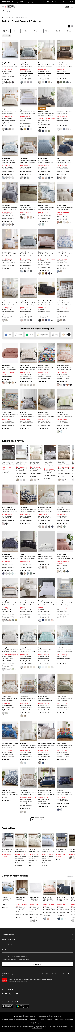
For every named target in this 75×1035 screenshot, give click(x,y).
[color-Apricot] (25, 667)
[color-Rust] (67, 385)
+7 (15, 573)
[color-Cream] (3, 129)
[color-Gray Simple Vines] (9, 669)
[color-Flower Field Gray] (28, 320)
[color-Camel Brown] (59, 480)
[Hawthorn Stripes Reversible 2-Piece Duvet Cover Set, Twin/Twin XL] (46, 399)
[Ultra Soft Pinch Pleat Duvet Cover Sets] (49, 887)
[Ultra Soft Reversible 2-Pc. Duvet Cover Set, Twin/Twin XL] (28, 288)
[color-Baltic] (67, 571)
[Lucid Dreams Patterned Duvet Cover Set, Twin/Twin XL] (65, 97)
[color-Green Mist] (28, 385)
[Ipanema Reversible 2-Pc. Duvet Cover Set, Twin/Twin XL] (65, 588)
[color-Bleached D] (49, 320)
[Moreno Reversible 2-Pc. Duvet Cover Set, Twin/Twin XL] (10, 399)
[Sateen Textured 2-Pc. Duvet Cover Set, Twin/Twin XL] (28, 588)
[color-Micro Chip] (34, 920)
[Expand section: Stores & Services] (37, 944)
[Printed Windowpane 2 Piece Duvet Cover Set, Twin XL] (65, 778)
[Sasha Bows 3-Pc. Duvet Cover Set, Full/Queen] (48, 840)
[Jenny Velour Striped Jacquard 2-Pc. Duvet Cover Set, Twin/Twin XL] (10, 495)
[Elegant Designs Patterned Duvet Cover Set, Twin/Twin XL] (10, 541)
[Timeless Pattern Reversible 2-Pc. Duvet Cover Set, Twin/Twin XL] (28, 635)
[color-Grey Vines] (46, 667)
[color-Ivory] (61, 385)
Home (6, 17)
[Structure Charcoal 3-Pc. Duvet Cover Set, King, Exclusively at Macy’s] (61, 840)
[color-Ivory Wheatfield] (49, 667)
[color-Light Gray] (31, 82)
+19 (34, 573)
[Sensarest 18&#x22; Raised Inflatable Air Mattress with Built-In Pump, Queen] (8, 887)
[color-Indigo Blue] (52, 526)
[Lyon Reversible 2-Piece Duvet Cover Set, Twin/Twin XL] (65, 684)
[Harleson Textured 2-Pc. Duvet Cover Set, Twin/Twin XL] (10, 239)
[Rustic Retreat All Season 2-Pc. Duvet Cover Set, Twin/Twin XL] (28, 353)
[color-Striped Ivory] (31, 667)
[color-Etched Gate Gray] (6, 178)
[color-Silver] (24, 480)
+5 (52, 131)
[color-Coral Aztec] (61, 129)
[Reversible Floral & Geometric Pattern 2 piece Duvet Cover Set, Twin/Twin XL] (10, 145)
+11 (52, 82)
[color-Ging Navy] (64, 320)
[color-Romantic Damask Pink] (21, 320)
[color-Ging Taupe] (61, 320)
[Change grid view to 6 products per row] (72, 26)
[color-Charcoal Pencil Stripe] (6, 382)
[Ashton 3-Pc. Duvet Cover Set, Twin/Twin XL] (46, 778)
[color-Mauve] (28, 82)
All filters (66, 328)
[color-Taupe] (49, 82)
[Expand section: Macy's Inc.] (37, 949)
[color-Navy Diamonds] (64, 129)
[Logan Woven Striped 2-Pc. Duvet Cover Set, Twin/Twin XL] (10, 192)
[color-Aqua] (62, 919)
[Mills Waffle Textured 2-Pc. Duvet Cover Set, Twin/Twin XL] (46, 97)
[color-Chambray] (3, 320)
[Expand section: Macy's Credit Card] (37, 939)
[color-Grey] (46, 526)
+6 (65, 479)
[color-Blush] (43, 178)
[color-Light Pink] (3, 524)
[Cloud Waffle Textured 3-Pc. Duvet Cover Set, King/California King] (36, 452)
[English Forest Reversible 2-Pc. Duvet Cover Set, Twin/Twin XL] (28, 145)
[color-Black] (21, 129)
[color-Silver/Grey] (64, 178)
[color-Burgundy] (46, 273)
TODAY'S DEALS (7, 2)
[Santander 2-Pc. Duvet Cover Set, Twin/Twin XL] (65, 635)
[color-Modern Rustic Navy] (25, 320)
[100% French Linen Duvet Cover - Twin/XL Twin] (10, 353)
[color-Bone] (46, 567)
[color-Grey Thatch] (6, 573)
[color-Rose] (21, 385)
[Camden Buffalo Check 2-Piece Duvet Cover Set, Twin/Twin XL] (65, 288)
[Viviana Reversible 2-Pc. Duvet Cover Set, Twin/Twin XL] (10, 684)
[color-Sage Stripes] (58, 431)
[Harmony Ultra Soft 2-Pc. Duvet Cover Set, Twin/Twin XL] (46, 731)
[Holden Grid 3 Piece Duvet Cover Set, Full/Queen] (50, 452)
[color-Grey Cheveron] (58, 129)
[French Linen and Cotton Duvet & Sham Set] (65, 192)
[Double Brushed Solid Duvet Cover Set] (63, 887)
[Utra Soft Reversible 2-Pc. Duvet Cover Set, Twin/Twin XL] (10, 588)
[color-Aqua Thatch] (13, 573)
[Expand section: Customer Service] (37, 934)
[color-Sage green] (31, 573)
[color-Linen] (13, 82)
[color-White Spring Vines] (6, 669)
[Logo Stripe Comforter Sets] (22, 887)
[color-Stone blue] (28, 573)
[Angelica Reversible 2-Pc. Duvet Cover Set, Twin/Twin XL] (28, 684)
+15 (34, 271)
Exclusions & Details (14, 981)
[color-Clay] (28, 217)
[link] (10, 73)
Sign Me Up (37, 964)
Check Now (24, 981)
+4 (50, 918)
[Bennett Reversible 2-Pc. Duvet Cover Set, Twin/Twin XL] (65, 239)
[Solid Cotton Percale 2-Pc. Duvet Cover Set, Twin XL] (46, 239)
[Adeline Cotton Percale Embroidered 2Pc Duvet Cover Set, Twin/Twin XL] (28, 97)
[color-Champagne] (18, 480)
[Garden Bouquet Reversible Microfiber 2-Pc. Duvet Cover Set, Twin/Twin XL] (46, 684)
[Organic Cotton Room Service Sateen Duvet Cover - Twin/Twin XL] (46, 541)
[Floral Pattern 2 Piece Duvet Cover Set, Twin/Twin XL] (46, 635)
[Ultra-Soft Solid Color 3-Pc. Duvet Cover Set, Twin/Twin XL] (46, 288)
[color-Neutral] (9, 224)
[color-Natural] (6, 320)
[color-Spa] (43, 224)
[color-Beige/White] (21, 763)
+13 (52, 320)
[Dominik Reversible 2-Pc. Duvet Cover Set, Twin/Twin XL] (46, 353)
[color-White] (3, 82)
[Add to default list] (13, 447)
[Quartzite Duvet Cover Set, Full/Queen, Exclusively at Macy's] (8, 452)
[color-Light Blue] (40, 178)
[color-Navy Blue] (46, 320)
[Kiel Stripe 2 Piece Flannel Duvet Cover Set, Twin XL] (28, 399)
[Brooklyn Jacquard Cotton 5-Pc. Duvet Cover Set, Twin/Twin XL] (46, 495)
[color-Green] (64, 82)
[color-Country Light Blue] (3, 178)
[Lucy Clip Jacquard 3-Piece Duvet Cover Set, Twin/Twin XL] (65, 353)
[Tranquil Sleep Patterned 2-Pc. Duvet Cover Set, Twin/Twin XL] (10, 635)
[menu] (3, 6)
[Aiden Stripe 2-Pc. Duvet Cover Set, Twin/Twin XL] (28, 731)
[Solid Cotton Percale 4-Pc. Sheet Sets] (35, 887)
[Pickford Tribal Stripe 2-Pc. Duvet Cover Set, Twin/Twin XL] (10, 288)
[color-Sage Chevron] (13, 669)
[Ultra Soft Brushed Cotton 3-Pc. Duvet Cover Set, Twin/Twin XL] (28, 50)
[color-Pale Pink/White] (61, 178)
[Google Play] (22, 1006)
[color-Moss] (21, 217)
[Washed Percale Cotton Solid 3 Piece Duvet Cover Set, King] (64, 452)
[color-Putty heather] (31, 217)
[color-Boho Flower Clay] (9, 620)
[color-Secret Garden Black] (31, 320)
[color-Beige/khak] (46, 620)
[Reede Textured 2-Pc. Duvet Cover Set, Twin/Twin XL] (10, 97)
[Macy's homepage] (3, 17)
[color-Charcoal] (6, 82)
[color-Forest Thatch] (9, 573)
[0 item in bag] (72, 6)
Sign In (67, 6)
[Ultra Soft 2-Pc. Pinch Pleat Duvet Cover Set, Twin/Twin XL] (46, 145)
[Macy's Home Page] (10, 6)
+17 (37, 920)
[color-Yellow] (43, 273)
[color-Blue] (21, 82)
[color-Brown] (58, 82)
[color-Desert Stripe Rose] (3, 620)
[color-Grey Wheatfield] (52, 667)
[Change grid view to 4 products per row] (69, 26)
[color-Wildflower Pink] (13, 178)
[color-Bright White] (43, 82)
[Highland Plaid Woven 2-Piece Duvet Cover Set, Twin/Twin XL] (28, 495)
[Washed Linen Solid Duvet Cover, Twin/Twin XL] (65, 50)
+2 (33, 82)
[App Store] (7, 1006)
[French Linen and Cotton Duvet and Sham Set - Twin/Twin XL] (28, 192)
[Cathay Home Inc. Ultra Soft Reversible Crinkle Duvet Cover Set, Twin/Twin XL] (65, 145)
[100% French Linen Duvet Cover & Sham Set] (65, 541)
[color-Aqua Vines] (43, 667)
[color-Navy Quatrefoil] (3, 573)
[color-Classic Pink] (67, 129)
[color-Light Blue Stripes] (61, 431)
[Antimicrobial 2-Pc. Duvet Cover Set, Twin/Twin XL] (46, 588)
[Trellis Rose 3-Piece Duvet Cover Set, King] (21, 840)
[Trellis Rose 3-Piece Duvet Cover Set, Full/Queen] (34, 840)
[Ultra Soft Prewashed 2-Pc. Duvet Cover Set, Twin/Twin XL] (28, 541)
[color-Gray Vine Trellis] (3, 669)
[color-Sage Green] (61, 82)
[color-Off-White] (58, 526)
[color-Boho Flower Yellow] (16, 620)
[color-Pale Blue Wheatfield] (40, 667)
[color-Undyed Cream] (40, 82)
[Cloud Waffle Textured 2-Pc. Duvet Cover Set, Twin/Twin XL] (46, 50)
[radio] (3, 82)
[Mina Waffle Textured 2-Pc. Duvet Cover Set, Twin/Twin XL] (65, 495)
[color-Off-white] (25, 716)
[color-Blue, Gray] (3, 224)
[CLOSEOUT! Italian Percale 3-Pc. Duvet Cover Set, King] (7, 840)
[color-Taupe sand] (25, 573)
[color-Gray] (9, 82)
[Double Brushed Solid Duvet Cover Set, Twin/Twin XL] (28, 239)
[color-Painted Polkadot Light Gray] (6, 620)
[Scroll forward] (69, 334)
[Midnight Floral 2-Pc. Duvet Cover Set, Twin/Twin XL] (10, 731)
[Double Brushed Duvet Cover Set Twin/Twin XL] (10, 778)
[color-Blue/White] (25, 763)
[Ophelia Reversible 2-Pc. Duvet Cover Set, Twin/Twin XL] (28, 778)
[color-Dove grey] (43, 567)
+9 (70, 129)
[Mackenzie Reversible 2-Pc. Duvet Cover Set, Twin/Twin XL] (65, 731)
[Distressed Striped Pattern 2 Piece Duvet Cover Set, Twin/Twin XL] (65, 399)
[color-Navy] (46, 82)
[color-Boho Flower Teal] (13, 620)
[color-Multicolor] (21, 716)
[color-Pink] (58, 385)
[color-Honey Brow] (43, 320)
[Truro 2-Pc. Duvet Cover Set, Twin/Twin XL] (46, 192)
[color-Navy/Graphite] (58, 178)
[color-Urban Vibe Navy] (9, 178)
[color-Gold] (25, 129)
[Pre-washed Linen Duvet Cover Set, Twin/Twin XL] (10, 50)
